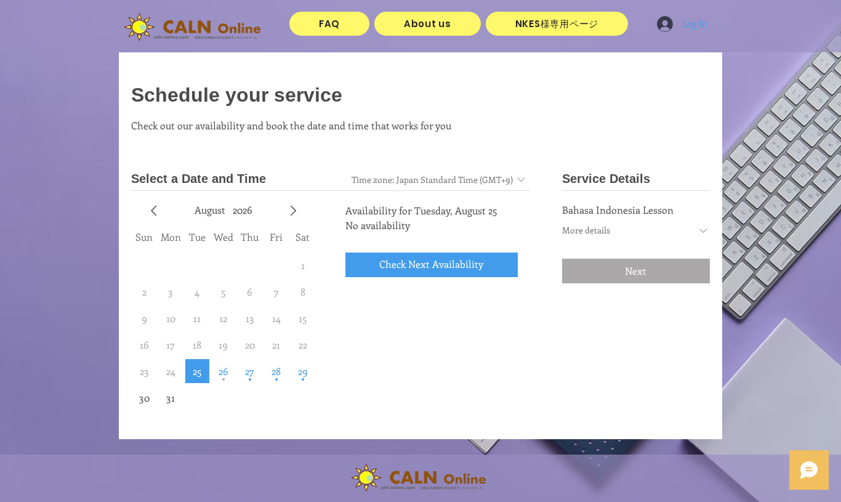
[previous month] (154, 210)
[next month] (293, 210)
